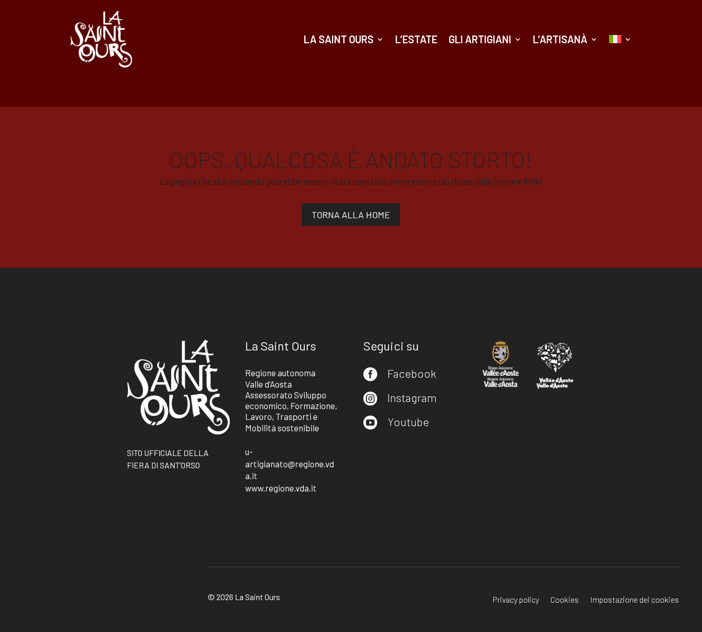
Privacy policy (516, 600)
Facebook (411, 373)
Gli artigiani (480, 39)
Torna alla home (350, 214)
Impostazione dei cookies (634, 600)
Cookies (564, 600)
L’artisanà (560, 39)
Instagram (412, 397)
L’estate (416, 39)
